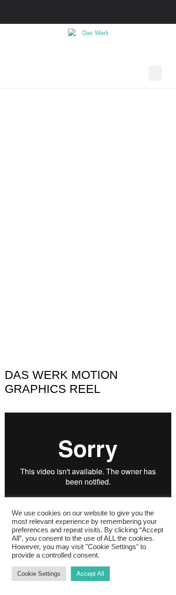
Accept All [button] (90, 573)
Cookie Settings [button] (39, 573)
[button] (155, 73)
